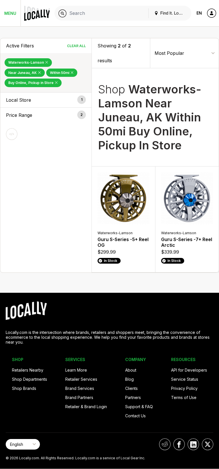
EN (199, 13)
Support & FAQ (139, 406)
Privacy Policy (184, 388)
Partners (133, 397)
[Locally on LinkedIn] (193, 444)
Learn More (76, 370)
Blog (129, 379)
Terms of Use (183, 397)
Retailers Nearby (27, 370)
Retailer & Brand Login (86, 406)
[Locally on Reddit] (165, 444)
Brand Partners (79, 397)
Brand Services (79, 388)
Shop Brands (24, 388)
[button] (46, 100)
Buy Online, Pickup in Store (31, 83)
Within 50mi (60, 73)
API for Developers (189, 370)
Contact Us (135, 415)
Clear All (76, 46)
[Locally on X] (207, 444)
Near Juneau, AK (23, 73)
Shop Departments (29, 379)
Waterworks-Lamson (26, 62)
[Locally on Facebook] (179, 444)
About (130, 370)
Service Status (184, 379)
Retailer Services (81, 379)
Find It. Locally (173, 13)
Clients (131, 388)
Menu (10, 13)
